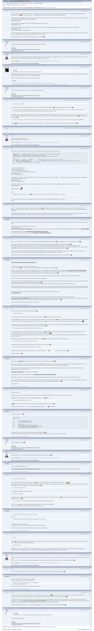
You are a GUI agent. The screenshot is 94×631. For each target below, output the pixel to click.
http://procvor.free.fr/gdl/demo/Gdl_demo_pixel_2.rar (24, 262)
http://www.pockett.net (19, 1)
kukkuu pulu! (84, 228)
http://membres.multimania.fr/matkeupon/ (21, 228)
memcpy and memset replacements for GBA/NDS (34, 600)
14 (3, 306)
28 (3, 608)
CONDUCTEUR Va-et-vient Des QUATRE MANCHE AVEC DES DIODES (25, 49)
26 (3, 574)
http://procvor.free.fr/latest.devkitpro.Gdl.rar (45, 374)
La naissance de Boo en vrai (17, 50)
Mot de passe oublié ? (38, 3)
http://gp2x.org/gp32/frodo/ (17, 372)
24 (3, 553)
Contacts (14, 629)
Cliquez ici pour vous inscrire (26, 3)
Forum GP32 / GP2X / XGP (17, 626)
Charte (9, 629)
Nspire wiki (13, 48)
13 (3, 258)
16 (3, 388)
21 (3, 473)
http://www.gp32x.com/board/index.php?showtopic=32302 (25, 469)
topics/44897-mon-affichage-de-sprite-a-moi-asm (37, 231)
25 (3, 567)
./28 (16, 613)
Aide (5, 629)
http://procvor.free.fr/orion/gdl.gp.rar (42, 232)
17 (3, 409)
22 (3, 509)
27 (3, 590)
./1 (15, 70)
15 (3, 356)
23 (3, 532)
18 (3, 438)
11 (3, 218)
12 (3, 237)
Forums (9, 626)
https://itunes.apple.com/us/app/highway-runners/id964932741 (25, 63)
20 (3, 462)
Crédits (19, 629)
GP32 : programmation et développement (32, 626)
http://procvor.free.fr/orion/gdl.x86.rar (77, 270)
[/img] (28, 1)
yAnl (56, 267)
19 (3, 450)
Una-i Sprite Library (15, 293)
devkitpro (21, 361)
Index (5, 626)
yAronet (85, 629)
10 (3, 203)
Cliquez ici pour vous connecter (13, 3)
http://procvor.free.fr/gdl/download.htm (21, 298)
